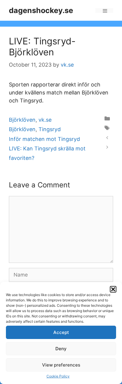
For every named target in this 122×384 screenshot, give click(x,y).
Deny (61, 348)
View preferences (61, 365)
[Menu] (104, 10)
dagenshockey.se (41, 10)
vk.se (45, 120)
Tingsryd (49, 129)
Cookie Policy (58, 376)
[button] (113, 289)
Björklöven (22, 120)
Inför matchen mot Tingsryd (44, 139)
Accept (61, 332)
